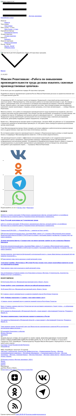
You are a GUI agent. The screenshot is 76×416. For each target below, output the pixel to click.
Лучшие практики (10, 36)
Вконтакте (30, 207)
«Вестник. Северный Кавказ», (18, 354)
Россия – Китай (9, 46)
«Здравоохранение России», (48, 351)
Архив (10, 345)
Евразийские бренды (11, 32)
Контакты (26, 345)
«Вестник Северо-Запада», (51, 354)
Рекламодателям (18, 345)
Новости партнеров (10, 42)
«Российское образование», (31, 353)
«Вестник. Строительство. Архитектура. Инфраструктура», (19, 351)
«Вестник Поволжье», (36, 354)
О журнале (4, 345)
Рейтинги (7, 39)
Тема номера (8, 26)
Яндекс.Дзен (21, 207)
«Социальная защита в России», (50, 353)
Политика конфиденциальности (36, 414)
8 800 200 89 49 (20, 414)
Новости (7, 22)
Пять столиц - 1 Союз (11, 29)
